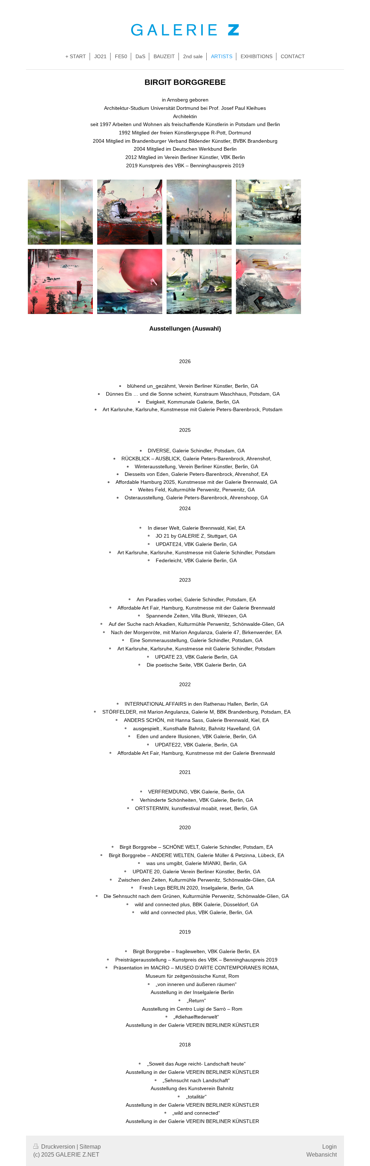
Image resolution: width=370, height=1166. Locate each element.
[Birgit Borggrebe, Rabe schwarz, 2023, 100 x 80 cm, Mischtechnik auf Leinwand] (268, 212)
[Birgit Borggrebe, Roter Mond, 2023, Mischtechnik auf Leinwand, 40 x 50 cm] (129, 281)
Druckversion (58, 1147)
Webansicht (321, 1155)
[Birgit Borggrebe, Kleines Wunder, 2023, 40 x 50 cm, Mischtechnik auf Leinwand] (129, 212)
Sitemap (90, 1147)
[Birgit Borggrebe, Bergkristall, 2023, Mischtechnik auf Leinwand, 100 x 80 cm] (268, 281)
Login (329, 1147)
